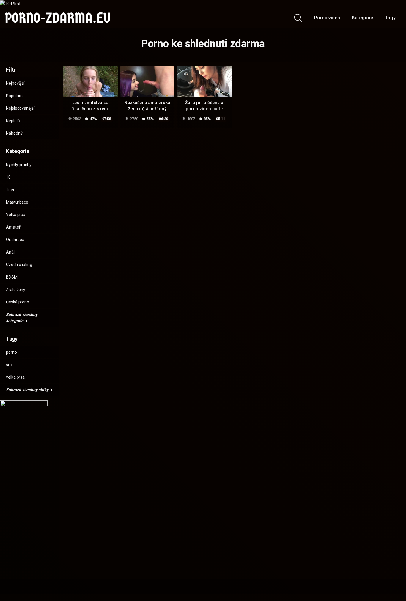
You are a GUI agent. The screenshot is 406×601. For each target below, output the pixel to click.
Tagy (390, 18)
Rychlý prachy (19, 164)
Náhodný (14, 133)
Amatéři (13, 227)
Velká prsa (15, 214)
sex (9, 364)
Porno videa (327, 18)
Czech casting (19, 264)
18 (8, 177)
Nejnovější (15, 83)
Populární (14, 95)
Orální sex (15, 239)
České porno (17, 302)
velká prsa (15, 377)
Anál (10, 252)
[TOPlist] (10, 3)
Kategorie (362, 18)
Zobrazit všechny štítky (27, 389)
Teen (10, 189)
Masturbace (17, 202)
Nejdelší (13, 120)
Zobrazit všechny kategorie (21, 317)
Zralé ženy (15, 289)
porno (11, 352)
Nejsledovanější (20, 108)
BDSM (12, 277)
